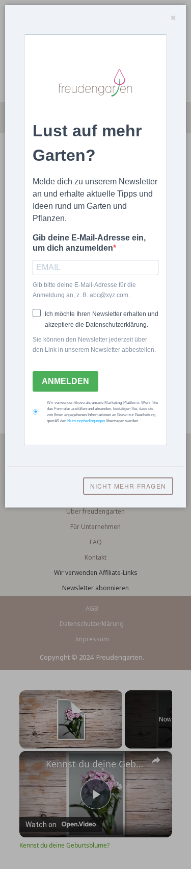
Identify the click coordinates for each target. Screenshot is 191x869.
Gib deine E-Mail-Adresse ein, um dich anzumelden (89, 242)
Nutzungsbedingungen (86, 421)
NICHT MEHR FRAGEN (128, 485)
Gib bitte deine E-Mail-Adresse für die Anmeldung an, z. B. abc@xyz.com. (84, 290)
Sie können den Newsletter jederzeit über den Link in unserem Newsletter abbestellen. (94, 344)
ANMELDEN (65, 381)
